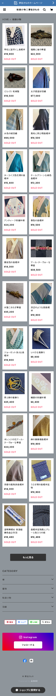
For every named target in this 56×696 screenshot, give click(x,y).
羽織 (4, 607)
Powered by (25, 681)
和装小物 (6, 598)
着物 (4, 588)
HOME (5, 19)
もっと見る (28, 557)
